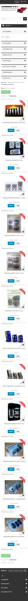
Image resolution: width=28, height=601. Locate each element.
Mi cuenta (4, 588)
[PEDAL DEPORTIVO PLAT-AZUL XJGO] (14, 336)
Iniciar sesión (23, 1)
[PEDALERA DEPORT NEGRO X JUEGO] (14, 186)
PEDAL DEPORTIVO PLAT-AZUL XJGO (14, 348)
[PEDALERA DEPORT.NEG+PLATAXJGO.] (14, 110)
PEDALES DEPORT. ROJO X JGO (14, 273)
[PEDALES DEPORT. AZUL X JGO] (14, 223)
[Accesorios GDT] (14, 9)
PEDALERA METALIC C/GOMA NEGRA (14, 499)
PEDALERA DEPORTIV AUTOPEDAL (14, 536)
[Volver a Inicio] (2, 37)
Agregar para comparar (8, 135)
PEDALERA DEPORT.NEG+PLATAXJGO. (14, 122)
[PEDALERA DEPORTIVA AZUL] (14, 148)
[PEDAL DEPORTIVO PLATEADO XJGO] (14, 374)
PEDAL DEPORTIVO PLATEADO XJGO (14, 386)
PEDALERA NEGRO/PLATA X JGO (14, 423)
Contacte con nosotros (17, 2)
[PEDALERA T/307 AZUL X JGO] (14, 299)
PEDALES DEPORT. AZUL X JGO (14, 235)
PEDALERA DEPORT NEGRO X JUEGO (14, 198)
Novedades (7, 61)
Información (7, 49)
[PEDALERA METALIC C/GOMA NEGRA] (14, 487)
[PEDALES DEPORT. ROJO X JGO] (14, 261)
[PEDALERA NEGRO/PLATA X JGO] (14, 412)
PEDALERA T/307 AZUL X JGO (14, 311)
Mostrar (3, 88)
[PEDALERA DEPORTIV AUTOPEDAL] (14, 525)
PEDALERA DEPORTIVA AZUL (14, 160)
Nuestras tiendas (9, 66)
